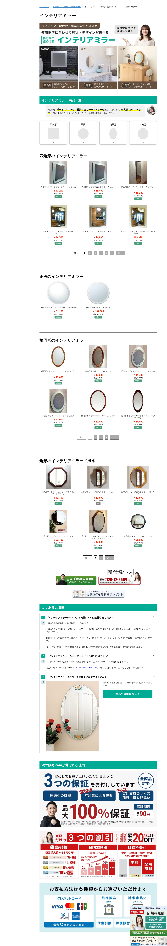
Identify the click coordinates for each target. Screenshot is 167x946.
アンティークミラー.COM (86, 667)
